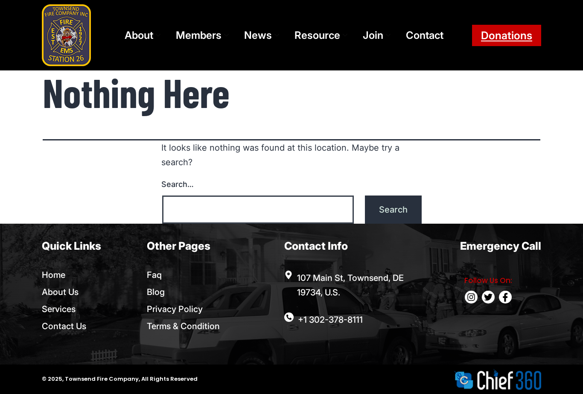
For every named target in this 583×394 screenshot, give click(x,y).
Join (373, 35)
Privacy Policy (175, 309)
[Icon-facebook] (505, 297)
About (139, 35)
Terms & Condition (183, 326)
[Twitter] (488, 297)
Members (199, 35)
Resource (317, 35)
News (258, 35)
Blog (156, 292)
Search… (177, 184)
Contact (424, 35)
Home (53, 275)
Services (59, 309)
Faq (154, 275)
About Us (60, 292)
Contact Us (64, 326)
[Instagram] (471, 297)
